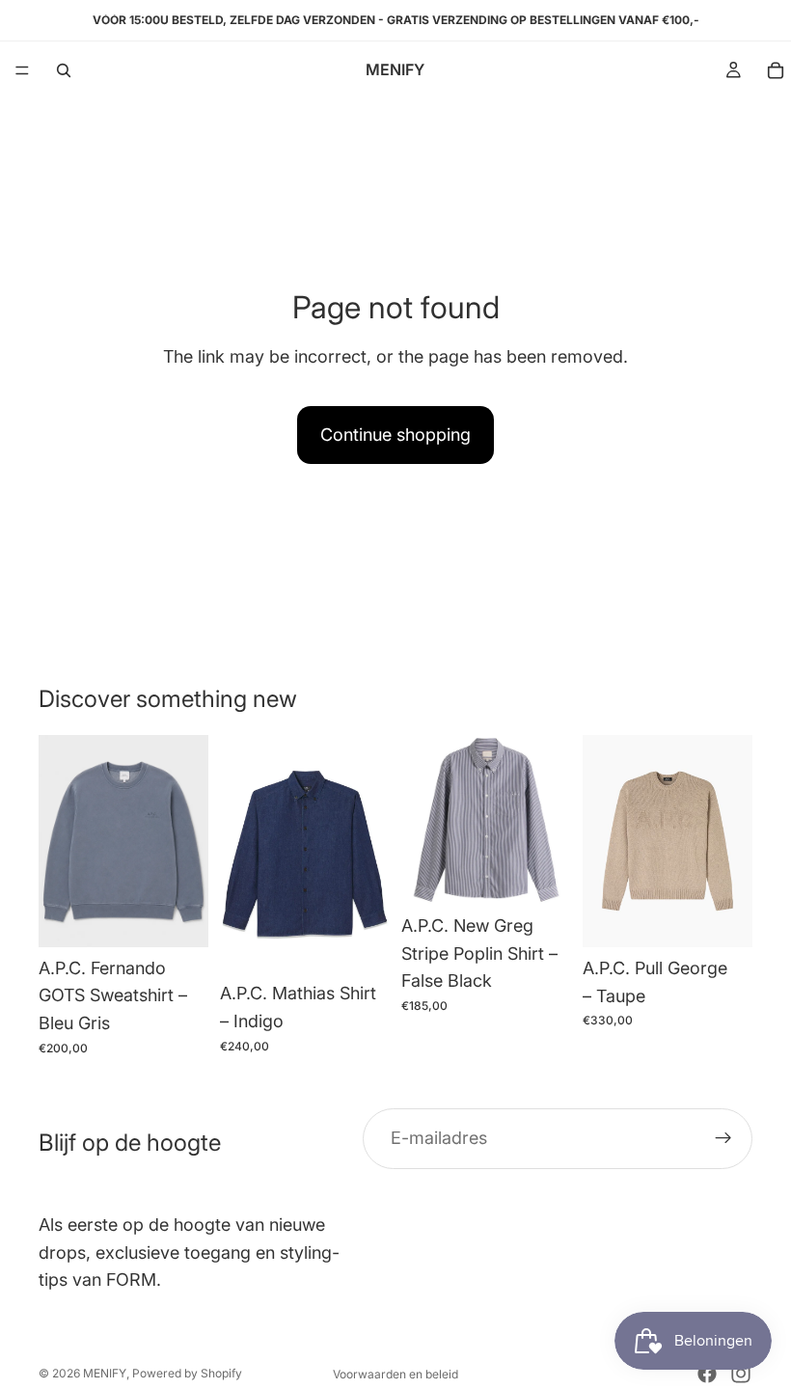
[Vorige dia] (60, 841)
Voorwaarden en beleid (395, 1374)
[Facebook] (707, 1373)
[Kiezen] (178, 917)
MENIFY (104, 1373)
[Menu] (22, 70)
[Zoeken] (63, 70)
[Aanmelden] (723, 1138)
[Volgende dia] (187, 841)
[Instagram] (740, 1373)
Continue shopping (395, 434)
